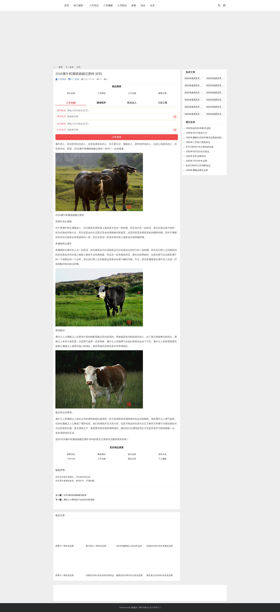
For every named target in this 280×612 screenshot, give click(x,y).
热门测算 (78, 5)
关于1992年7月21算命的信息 (200, 147)
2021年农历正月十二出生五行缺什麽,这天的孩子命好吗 (194, 85)
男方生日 (61, 116)
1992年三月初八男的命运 (198, 142)
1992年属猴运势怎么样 (197, 170)
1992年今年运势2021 (196, 156)
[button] (219, 5)
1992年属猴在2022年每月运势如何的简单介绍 (208, 137)
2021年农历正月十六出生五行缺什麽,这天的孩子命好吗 (215, 92)
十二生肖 (69, 67)
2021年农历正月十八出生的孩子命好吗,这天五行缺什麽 (215, 100)
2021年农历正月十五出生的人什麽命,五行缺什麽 (194, 78)
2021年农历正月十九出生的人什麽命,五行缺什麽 (194, 107)
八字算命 (62, 79)
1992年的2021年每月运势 (198, 128)
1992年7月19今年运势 (196, 161)
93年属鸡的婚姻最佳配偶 (75, 495)
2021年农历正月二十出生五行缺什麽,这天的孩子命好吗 (215, 107)
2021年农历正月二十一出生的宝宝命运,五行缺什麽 (194, 114)
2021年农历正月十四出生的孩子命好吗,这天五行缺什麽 (194, 92)
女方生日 (61, 129)
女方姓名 (61, 123)
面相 (133, 5)
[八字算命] (54, 67)
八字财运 (122, 5)
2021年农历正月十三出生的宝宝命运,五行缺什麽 (215, 85)
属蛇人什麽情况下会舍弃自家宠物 (79, 499)
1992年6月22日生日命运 (197, 151)
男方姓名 (61, 110)
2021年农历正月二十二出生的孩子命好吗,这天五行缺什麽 (215, 114)
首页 (66, 5)
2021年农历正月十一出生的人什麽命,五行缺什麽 (215, 78)
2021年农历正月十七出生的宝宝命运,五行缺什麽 (194, 100)
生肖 (152, 5)
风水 (143, 5)
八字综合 (94, 5)
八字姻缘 (108, 5)
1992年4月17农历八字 (196, 133)
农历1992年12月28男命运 (198, 165)
